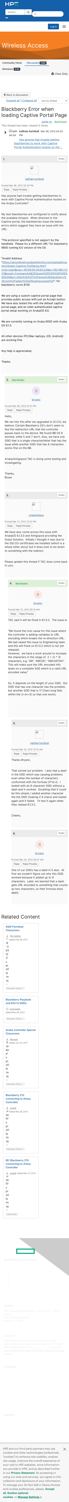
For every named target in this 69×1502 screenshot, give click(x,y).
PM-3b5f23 (15, 936)
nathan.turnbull (34, 179)
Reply (6, 189)
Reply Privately (20, 189)
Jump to (53, 121)
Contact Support (13, 1424)
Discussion (36, 62)
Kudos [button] (61, 158)
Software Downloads (15, 1434)
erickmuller (15, 1009)
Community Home (12, 62)
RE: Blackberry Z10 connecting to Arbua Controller (18, 1164)
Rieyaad (14, 1039)
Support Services (13, 1419)
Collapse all (29, 100)
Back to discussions (17, 94)
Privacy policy (11, 1391)
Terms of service (13, 1396)
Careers (8, 1376)
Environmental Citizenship (18, 1386)
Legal (7, 1401)
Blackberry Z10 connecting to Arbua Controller (18, 1099)
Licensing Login (12, 1439)
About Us (9, 1371)
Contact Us (10, 1381)
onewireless (36, 515)
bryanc (36, 399)
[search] (28, 12)
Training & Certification (16, 1429)
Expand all (13, 100)
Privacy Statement (23, 1472)
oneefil (13, 1108)
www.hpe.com (41, 1347)
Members (10, 69)
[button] (64, 1449)
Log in (53, 26)
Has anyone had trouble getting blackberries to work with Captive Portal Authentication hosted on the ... (38, 143)
